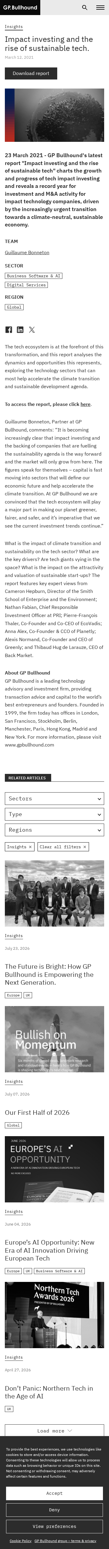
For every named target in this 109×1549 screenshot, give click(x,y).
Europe (13, 995)
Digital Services (26, 285)
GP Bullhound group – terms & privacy (65, 1540)
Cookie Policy (20, 1540)
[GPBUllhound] (20, 7)
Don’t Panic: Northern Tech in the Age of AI (49, 1392)
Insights (14, 26)
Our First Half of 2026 (37, 1112)
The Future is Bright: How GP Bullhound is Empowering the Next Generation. (49, 974)
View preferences (54, 1526)
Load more (50, 1431)
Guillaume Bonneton (27, 252)
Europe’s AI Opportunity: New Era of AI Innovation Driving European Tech (49, 1250)
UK (28, 995)
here (86, 404)
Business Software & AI (33, 276)
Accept (54, 1493)
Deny (54, 1510)
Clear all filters (60, 846)
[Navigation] (100, 7)
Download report (31, 73)
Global (14, 307)
